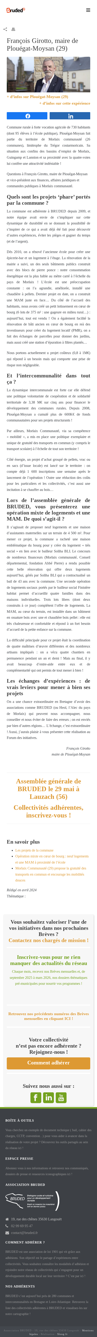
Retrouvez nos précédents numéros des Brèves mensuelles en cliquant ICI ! (48, 1016)
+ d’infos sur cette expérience (64, 103)
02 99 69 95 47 (22, 1226)
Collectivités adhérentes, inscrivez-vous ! (48, 811)
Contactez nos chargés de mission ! (49, 940)
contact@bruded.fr (24, 1233)
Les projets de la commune (34, 850)
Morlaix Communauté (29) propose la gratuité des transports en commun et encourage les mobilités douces (50, 874)
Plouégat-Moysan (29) (49, 96)
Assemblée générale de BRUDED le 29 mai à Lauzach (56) (48, 788)
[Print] (16, 29)
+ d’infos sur (18, 96)
